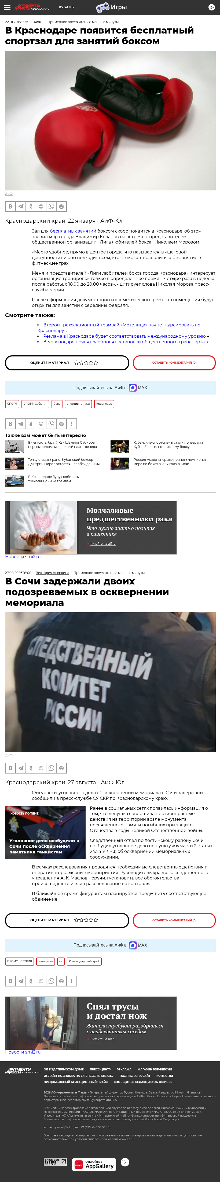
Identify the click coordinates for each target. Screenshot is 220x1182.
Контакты (164, 1076)
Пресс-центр (100, 1069)
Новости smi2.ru (23, 556)
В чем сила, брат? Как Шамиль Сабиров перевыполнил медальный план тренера (62, 444)
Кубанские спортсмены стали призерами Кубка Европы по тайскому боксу (168, 444)
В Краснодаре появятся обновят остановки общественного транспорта (124, 341)
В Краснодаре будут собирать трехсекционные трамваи (53, 479)
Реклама (124, 1069)
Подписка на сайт (135, 1076)
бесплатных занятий (73, 231)
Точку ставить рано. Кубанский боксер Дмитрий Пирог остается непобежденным (64, 462)
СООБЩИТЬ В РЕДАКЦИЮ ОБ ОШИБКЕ (143, 1082)
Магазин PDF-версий (155, 1069)
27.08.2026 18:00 (18, 573)
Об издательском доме (64, 1069)
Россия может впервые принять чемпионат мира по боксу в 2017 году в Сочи (170, 462)
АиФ (9, 194)
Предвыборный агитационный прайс (76, 1082)
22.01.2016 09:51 (17, 22)
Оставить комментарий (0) (174, 362)
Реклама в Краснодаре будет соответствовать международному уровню (124, 336)
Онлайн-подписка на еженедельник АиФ (78, 1076)
